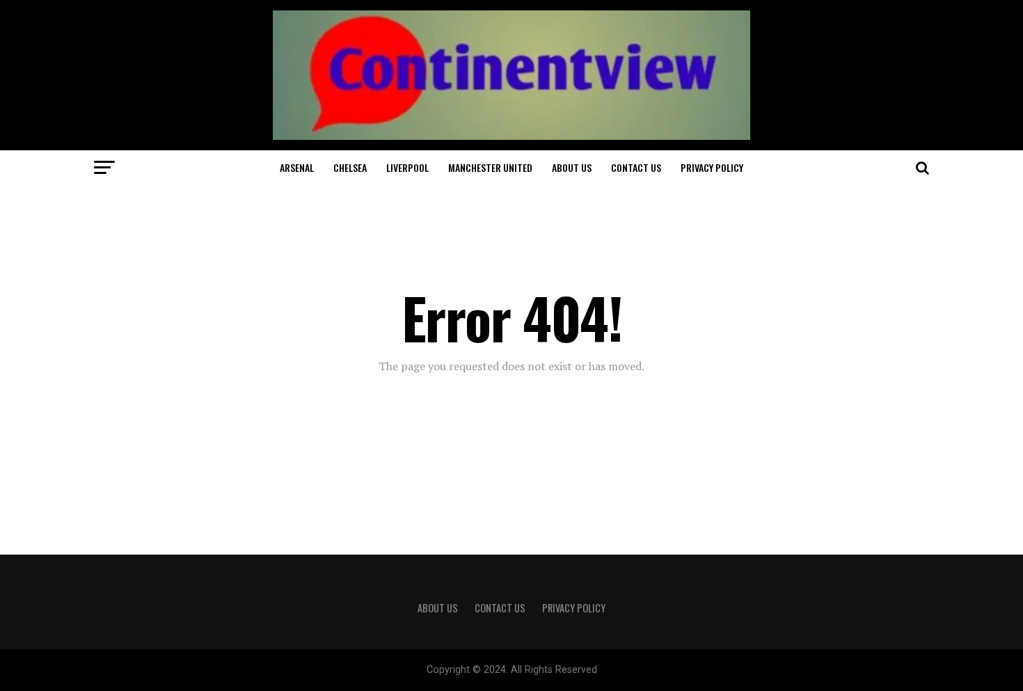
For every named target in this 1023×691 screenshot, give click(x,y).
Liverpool (407, 167)
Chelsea (350, 167)
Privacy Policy (712, 167)
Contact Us (636, 167)
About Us (572, 167)
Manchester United (490, 167)
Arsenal (297, 167)
